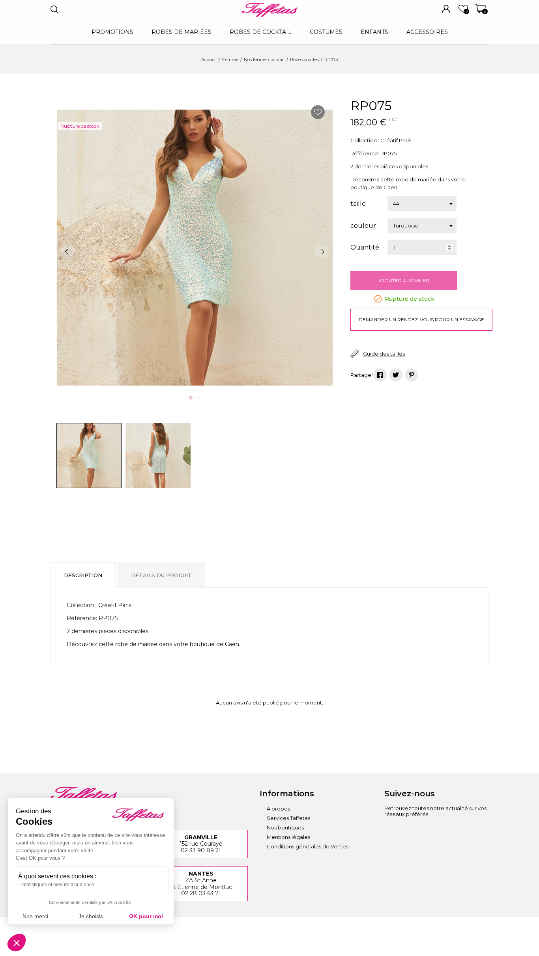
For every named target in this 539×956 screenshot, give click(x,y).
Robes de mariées (181, 31)
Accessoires (427, 31)
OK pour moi (146, 916)
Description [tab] (83, 575)
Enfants (374, 31)
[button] (16, 942)
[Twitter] (455, 831)
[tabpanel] (194, 248)
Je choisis (91, 916)
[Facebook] (412, 831)
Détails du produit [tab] (161, 575)
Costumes (326, 31)
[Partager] (380, 375)
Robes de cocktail (261, 31)
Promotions (112, 31)
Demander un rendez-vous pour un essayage (421, 319)
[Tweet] (395, 375)
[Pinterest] (411, 375)
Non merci (35, 916)
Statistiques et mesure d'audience (58, 884)
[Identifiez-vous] (446, 9)
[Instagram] (390, 831)
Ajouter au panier (403, 280)
